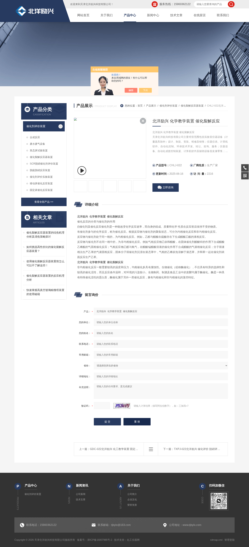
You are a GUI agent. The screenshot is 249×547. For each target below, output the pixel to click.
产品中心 (130, 15)
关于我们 (106, 15)
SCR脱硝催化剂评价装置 (44, 163)
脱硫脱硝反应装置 (40, 170)
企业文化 (132, 499)
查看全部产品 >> (43, 201)
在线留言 (200, 15)
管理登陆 (229, 539)
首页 (140, 105)
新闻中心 (153, 15)
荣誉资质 (132, 505)
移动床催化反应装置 (41, 183)
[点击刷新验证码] (121, 406)
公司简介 (132, 494)
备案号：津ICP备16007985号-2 (94, 539)
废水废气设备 (37, 143)
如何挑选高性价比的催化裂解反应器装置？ (45, 249)
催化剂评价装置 (35, 126)
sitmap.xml (216, 539)
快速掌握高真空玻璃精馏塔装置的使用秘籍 (45, 292)
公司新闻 (80, 494)
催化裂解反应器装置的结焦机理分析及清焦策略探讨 (45, 234)
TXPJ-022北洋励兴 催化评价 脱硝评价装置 (199, 449)
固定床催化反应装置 (41, 190)
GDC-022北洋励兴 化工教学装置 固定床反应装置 (119, 449)
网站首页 (83, 15)
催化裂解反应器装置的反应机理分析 (45, 277)
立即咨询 (168, 187)
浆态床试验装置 (39, 150)
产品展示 (151, 105)
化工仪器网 (133, 539)
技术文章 (176, 15)
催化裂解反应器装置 (41, 157)
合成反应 (35, 137)
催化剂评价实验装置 (41, 176)
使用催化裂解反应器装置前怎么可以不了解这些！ (45, 263)
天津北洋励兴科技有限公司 (95, 4)
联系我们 (223, 15)
